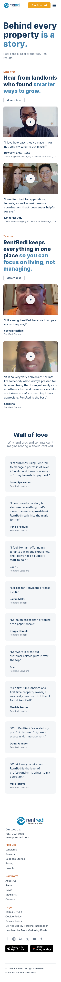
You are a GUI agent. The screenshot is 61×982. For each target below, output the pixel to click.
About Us (10, 880)
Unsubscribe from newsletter (20, 972)
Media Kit (11, 894)
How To (10, 868)
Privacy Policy (13, 921)
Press (8, 885)
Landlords (11, 849)
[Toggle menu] (54, 5)
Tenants (10, 854)
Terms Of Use (13, 911)
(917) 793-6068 (14, 833)
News (8, 890)
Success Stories (15, 858)
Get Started (39, 5)
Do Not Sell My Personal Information (26, 925)
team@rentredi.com (17, 837)
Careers (10, 899)
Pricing (9, 863)
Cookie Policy (13, 916)
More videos (14, 100)
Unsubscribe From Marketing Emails (26, 930)
